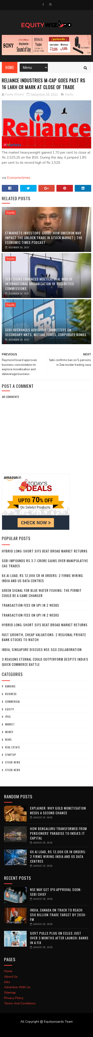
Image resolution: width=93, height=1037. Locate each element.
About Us (11, 976)
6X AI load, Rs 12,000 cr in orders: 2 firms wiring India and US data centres (42, 578)
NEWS (8, 739)
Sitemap (10, 992)
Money (9, 732)
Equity (69, 94)
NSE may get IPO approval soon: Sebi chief (55, 892)
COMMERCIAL (12, 701)
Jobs (7, 982)
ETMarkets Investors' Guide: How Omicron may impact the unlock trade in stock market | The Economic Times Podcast (43, 237)
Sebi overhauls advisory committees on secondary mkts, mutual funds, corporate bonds (45, 332)
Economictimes (18, 177)
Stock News (12, 762)
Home (9, 67)
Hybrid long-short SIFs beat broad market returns (45, 550)
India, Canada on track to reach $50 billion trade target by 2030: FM (58, 914)
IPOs (8, 716)
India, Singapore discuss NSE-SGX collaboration (42, 649)
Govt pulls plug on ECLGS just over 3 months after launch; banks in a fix (59, 938)
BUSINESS (10, 694)
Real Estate (12, 747)
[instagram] (50, 4)
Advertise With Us (17, 987)
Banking (10, 686)
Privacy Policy (13, 998)
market (10, 724)
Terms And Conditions (20, 1003)
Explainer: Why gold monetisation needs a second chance (58, 810)
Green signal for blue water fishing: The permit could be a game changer (42, 593)
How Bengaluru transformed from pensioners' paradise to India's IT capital (58, 833)
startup (10, 754)
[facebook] (43, 4)
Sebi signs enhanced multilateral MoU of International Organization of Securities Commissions (39, 283)
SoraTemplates (43, 1030)
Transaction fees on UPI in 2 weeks (30, 605)
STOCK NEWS (12, 770)
